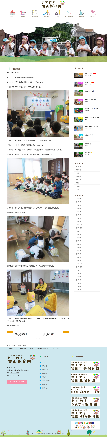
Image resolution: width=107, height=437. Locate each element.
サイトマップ (56, 348)
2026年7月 (78, 202)
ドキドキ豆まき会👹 (47, 334)
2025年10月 (78, 231)
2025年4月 (78, 251)
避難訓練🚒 (88, 144)
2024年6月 (78, 283)
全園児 (17, 325)
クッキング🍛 (90, 82)
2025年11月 (78, 228)
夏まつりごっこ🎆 (89, 91)
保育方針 (44, 366)
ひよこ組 (78, 179)
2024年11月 (78, 267)
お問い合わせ (46, 388)
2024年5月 (78, 286)
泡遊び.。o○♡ (90, 73)
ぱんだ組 (78, 176)
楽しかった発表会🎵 (21, 334)
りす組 (77, 183)
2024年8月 (78, 277)
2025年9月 (78, 234)
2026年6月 (78, 205)
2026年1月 (78, 221)
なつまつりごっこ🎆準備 (91, 108)
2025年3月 (78, 254)
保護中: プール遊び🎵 (90, 100)
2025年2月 (78, 257)
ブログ (44, 377)
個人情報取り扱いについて (43, 348)
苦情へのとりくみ (13, 348)
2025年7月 (78, 241)
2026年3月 (78, 215)
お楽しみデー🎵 (89, 135)
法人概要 (32, 348)
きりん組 (78, 166)
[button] (17, 381)
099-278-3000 (14, 372)
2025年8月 (78, 237)
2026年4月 (78, 211)
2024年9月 (78, 273)
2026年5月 (78, 208)
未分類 (77, 189)
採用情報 (44, 384)
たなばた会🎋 (88, 152)
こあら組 (78, 170)
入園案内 (44, 373)
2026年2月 (78, 218)
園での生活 (45, 369)
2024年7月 (78, 280)
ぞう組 (77, 173)
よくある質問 (46, 380)
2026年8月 (78, 198)
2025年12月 (78, 224)
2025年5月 (78, 247)
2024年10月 (78, 270)
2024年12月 (78, 264)
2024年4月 (78, 290)
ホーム (44, 362)
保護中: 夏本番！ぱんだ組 (91, 126)
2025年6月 (78, 244)
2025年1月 (78, 260)
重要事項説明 (23, 348)
